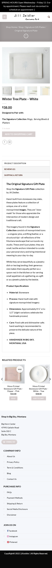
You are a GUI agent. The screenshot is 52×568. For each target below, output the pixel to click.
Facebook (12, 531)
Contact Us (12, 479)
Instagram (13, 536)
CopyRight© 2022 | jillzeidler (17, 553)
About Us (11, 456)
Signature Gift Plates (35, 27)
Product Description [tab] (15, 163)
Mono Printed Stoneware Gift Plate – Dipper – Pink (13, 388)
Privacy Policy (13, 462)
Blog (9, 473)
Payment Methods (15, 498)
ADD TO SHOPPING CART (19, 134)
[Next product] (26, 36)
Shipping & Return (15, 503)
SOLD (13, 398)
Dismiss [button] (39, 9)
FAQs (9, 492)
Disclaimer (11, 515)
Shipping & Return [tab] (13, 175)
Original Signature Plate (26, 30)
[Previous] (6, 65)
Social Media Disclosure (17, 509)
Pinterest (13, 542)
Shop (21, 27)
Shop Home (11, 27)
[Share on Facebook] (4, 142)
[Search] (49, 17)
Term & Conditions (15, 467)
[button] (4, 17)
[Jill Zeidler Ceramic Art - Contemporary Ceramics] (27, 17)
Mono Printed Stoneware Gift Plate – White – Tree (38, 388)
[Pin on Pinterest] (9, 142)
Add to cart (38, 398)
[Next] (45, 65)
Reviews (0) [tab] (9, 169)
